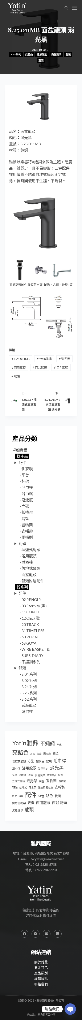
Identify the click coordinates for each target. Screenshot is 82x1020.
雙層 (58, 796)
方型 (31, 761)
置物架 (27, 525)
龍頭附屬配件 (32, 581)
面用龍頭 (19, 367)
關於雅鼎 (41, 962)
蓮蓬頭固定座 (45, 787)
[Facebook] (25, 934)
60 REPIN (29, 637)
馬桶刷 (27, 537)
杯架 (25, 481)
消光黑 (64, 358)
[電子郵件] (47, 934)
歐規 (49, 761)
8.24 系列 (29, 686)
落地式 (23, 787)
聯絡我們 (41, 984)
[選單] (74, 7)
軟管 (14, 796)
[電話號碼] (58, 934)
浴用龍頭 (29, 556)
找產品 (29, 54)
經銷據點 (41, 979)
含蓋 (39, 753)
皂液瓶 (27, 500)
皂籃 (60, 775)
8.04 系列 (29, 674)
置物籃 (62, 781)
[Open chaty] (70, 1009)
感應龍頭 (29, 705)
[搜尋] (66, 7)
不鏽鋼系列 (30, 662)
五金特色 (41, 967)
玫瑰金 (22, 775)
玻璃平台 (51, 775)
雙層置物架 (19, 803)
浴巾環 (27, 493)
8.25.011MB (21, 358)
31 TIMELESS (32, 630)
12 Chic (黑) (30, 618)
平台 (25, 475)
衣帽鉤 (27, 531)
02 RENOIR (31, 599)
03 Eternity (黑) (34, 606)
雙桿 (31, 803)
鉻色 (49, 796)
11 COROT (30, 612)
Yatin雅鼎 (44, 358)
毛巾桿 (27, 487)
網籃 (25, 518)
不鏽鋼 (47, 743)
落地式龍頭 (30, 568)
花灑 (15, 787)
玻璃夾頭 (39, 775)
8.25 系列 (16, 54)
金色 (41, 796)
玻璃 (30, 775)
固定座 (47, 753)
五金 (59, 744)
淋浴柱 (27, 562)
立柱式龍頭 (18, 781)
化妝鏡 (27, 468)
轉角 (21, 796)
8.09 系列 (29, 680)
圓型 (55, 753)
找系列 (22, 587)
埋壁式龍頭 (30, 549)
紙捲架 (27, 512)
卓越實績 (19, 450)
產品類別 (42, 54)
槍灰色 (40, 761)
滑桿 (14, 775)
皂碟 (25, 506)
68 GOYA (28, 643)
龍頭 (68, 54)
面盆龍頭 (56, 54)
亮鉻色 (20, 752)
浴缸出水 (43, 768)
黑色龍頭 (61, 367)
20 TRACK (30, 624)
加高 (32, 753)
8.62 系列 (29, 699)
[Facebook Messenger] (36, 934)
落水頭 (32, 787)
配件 (22, 462)
